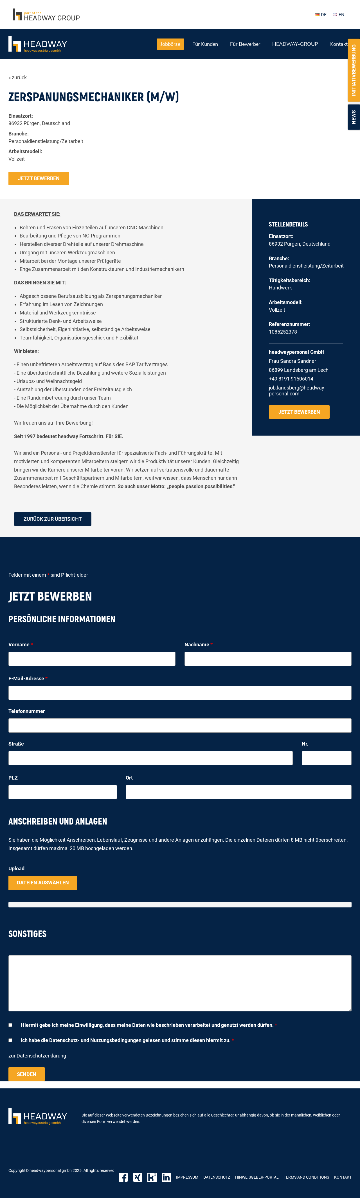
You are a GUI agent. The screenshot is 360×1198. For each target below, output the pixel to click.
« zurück (17, 77)
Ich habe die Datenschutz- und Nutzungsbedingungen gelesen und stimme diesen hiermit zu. (127, 1040)
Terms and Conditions (306, 1177)
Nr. (305, 744)
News (354, 117)
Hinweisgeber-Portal (257, 1177)
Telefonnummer (26, 711)
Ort (129, 778)
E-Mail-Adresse (28, 678)
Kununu (152, 1177)
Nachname (198, 644)
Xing (137, 1177)
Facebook (123, 1177)
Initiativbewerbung (354, 70)
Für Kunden (205, 44)
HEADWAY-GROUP (295, 44)
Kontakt (339, 44)
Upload (16, 868)
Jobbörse (170, 44)
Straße (16, 744)
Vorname (20, 644)
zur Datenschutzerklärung (37, 1056)
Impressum (187, 1177)
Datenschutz (216, 1177)
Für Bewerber (245, 44)
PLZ (13, 778)
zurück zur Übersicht (53, 519)
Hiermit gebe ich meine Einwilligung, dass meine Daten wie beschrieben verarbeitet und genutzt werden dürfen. (149, 1025)
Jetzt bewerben (39, 178)
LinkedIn (166, 1177)
